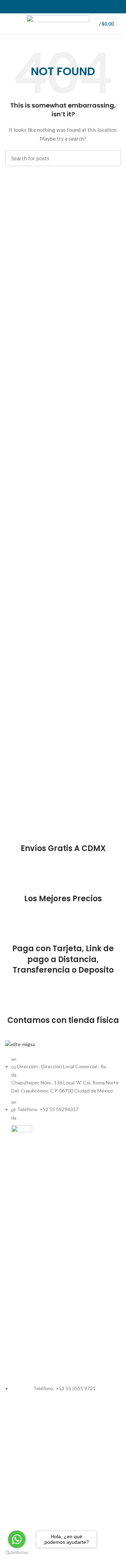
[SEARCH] (111, 158)
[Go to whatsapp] (17, 1539)
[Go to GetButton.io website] (17, 1553)
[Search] (120, 24)
